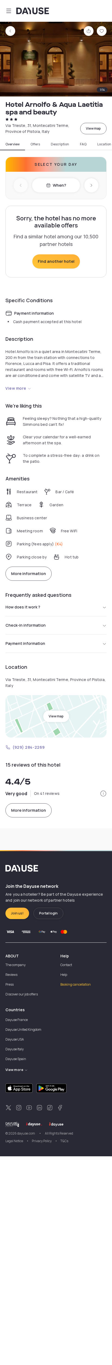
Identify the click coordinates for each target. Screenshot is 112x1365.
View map (93, 128)
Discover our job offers (21, 994)
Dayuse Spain (15, 1059)
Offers (35, 144)
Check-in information (25, 625)
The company (15, 965)
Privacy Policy (42, 1141)
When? (59, 185)
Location (104, 144)
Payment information (25, 643)
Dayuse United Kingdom (23, 1029)
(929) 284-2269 (29, 747)
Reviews (11, 974)
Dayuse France (16, 1019)
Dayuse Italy (14, 1049)
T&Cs (64, 1141)
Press (9, 984)
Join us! (17, 913)
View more (15, 388)
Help (63, 974)
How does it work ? (22, 607)
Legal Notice (14, 1141)
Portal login (48, 913)
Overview (12, 144)
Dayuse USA (14, 1039)
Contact (66, 965)
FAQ (83, 144)
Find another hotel (56, 261)
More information (28, 573)
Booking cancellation (75, 984)
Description (60, 144)
